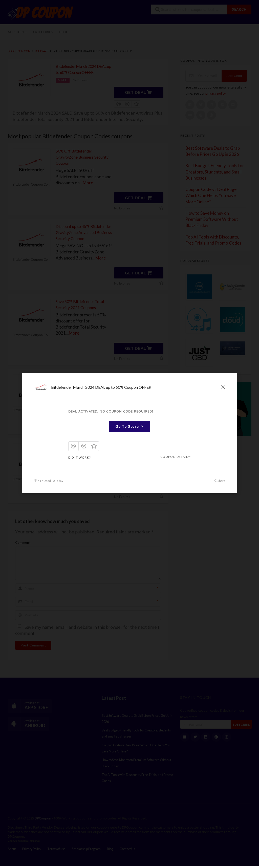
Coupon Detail (174, 456)
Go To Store (127, 426)
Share (221, 481)
